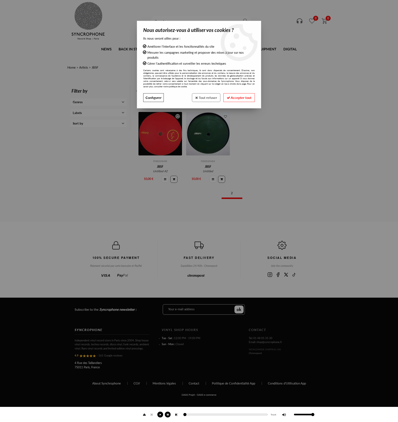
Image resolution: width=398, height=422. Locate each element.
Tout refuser (207, 97)
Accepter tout (240, 97)
